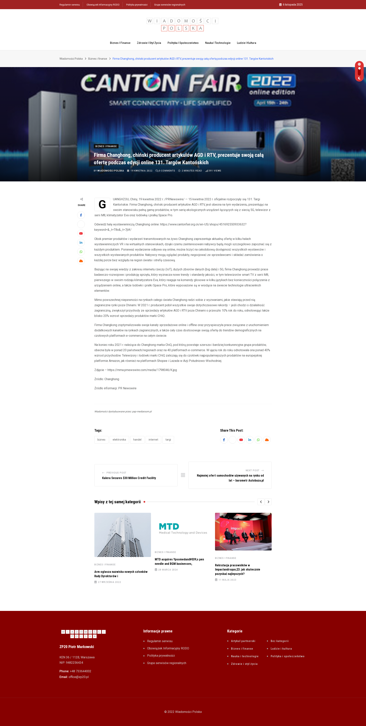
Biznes (101, 439)
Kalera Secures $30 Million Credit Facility (129, 478)
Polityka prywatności (137, 4)
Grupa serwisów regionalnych (169, 4)
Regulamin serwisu (69, 4)
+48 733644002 (80, 671)
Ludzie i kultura (246, 42)
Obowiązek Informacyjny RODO (103, 4)
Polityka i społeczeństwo (183, 42)
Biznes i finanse (120, 42)
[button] (261, 501)
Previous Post (116, 472)
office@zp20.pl (79, 677)
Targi (168, 439)
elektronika (119, 439)
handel (137, 439)
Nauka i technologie (217, 42)
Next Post (252, 470)
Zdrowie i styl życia (149, 42)
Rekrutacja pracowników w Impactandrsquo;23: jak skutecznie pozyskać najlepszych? (237, 569)
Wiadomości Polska (110, 170)
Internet (153, 439)
